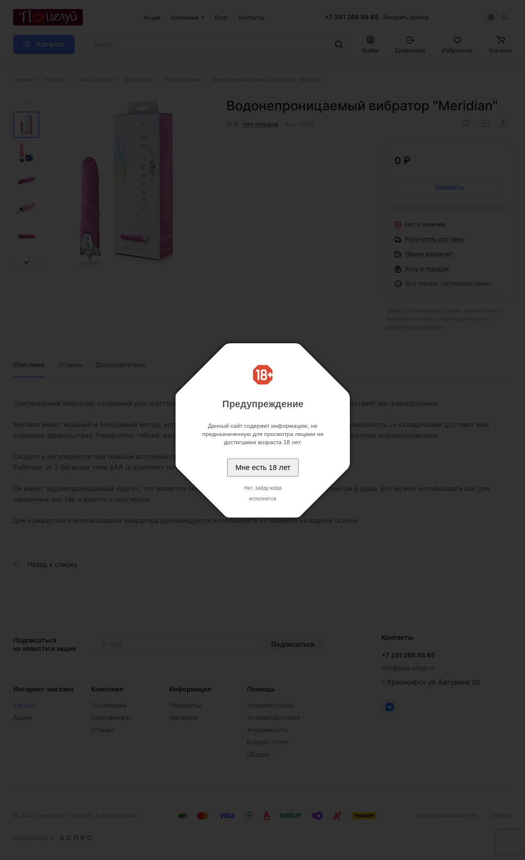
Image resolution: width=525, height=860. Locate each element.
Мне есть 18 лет (262, 467)
